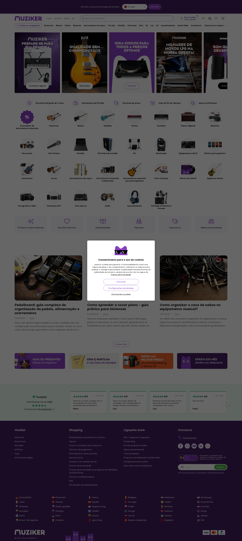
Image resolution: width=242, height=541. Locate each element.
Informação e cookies (121, 294)
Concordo (121, 281)
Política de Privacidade (121, 274)
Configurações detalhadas (121, 288)
